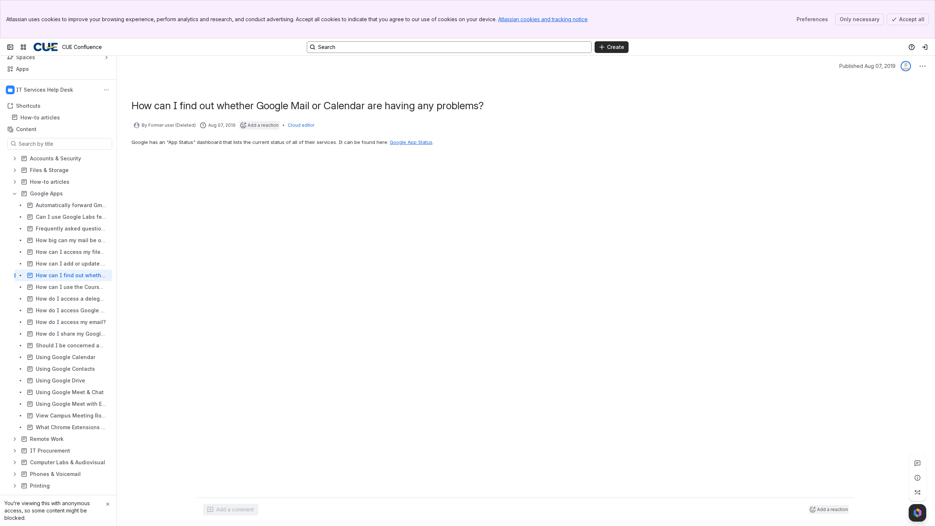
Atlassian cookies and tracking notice (543, 19)
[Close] (107, 504)
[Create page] (917, 492)
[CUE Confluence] (45, 47)
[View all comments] (917, 463)
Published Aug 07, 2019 (867, 66)
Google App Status (411, 142)
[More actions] (106, 89)
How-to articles (40, 117)
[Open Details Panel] (917, 478)
